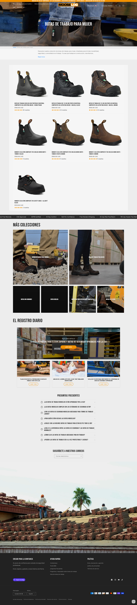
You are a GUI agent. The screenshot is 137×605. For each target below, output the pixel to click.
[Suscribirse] (81, 456)
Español (31, 593)
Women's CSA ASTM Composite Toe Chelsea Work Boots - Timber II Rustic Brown (68, 153)
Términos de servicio (93, 568)
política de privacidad (93, 566)
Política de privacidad (40, 599)
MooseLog (19, 599)
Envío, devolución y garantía (95, 563)
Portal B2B (53, 566)
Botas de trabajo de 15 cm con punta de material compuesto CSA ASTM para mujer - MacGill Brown (103, 104)
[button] (23, 4)
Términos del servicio (52, 599)
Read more (41, 57)
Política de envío (63, 599)
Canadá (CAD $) (19, 593)
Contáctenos (53, 563)
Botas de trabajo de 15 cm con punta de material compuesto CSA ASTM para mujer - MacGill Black (66, 104)
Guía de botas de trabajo (57, 574)
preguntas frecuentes (56, 568)
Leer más (68, 347)
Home (14, 47)
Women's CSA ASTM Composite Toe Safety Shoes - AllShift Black (31, 202)
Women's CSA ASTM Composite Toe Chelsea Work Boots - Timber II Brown (105, 153)
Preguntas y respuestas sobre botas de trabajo (63, 571)
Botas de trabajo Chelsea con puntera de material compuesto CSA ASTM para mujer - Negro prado (29, 104)
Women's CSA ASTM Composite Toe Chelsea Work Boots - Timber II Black (31, 153)
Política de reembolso (29, 599)
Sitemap (70, 599)
